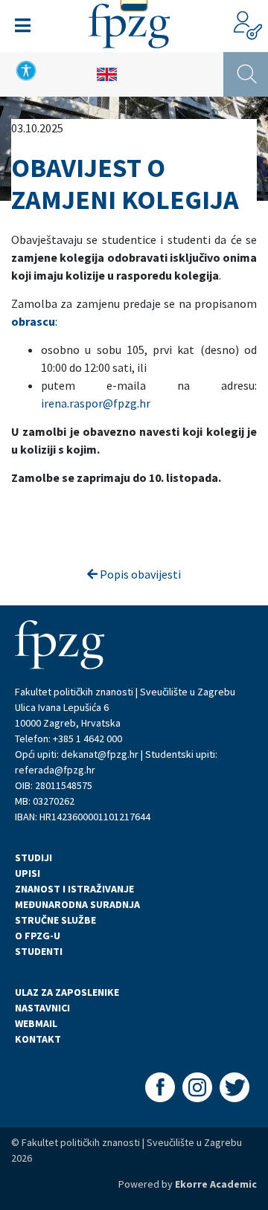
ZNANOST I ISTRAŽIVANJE (74, 888)
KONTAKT (38, 1039)
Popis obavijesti (139, 574)
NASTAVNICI (42, 1007)
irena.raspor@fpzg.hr (95, 403)
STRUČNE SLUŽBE (55, 920)
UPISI (27, 873)
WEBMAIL (36, 1023)
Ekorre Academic (216, 1184)
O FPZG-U (37, 935)
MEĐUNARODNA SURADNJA (77, 904)
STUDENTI (39, 951)
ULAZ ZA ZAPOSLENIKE (67, 992)
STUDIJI (33, 857)
